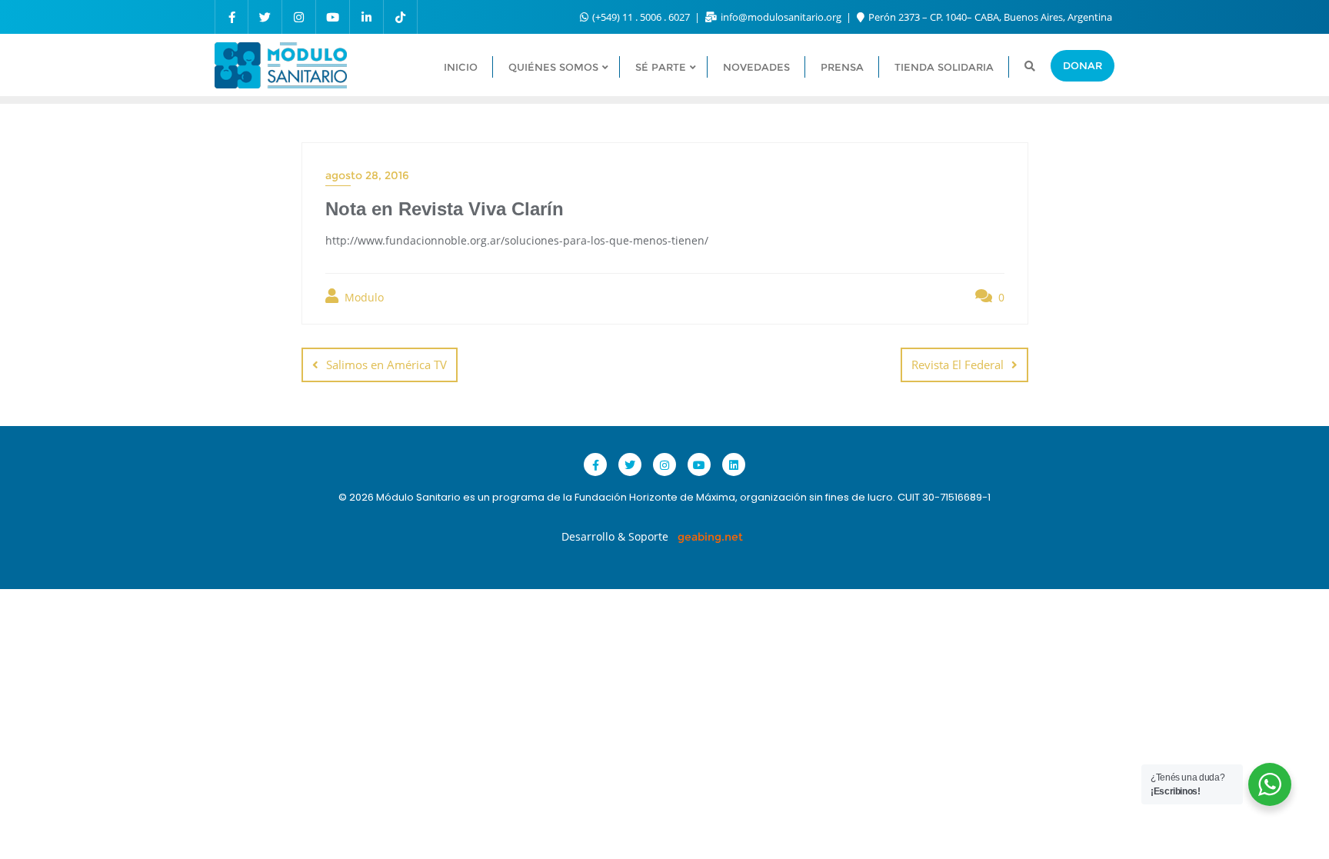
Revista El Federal (957, 364)
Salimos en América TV (386, 364)
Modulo (362, 297)
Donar (1082, 65)
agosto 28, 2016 (367, 175)
